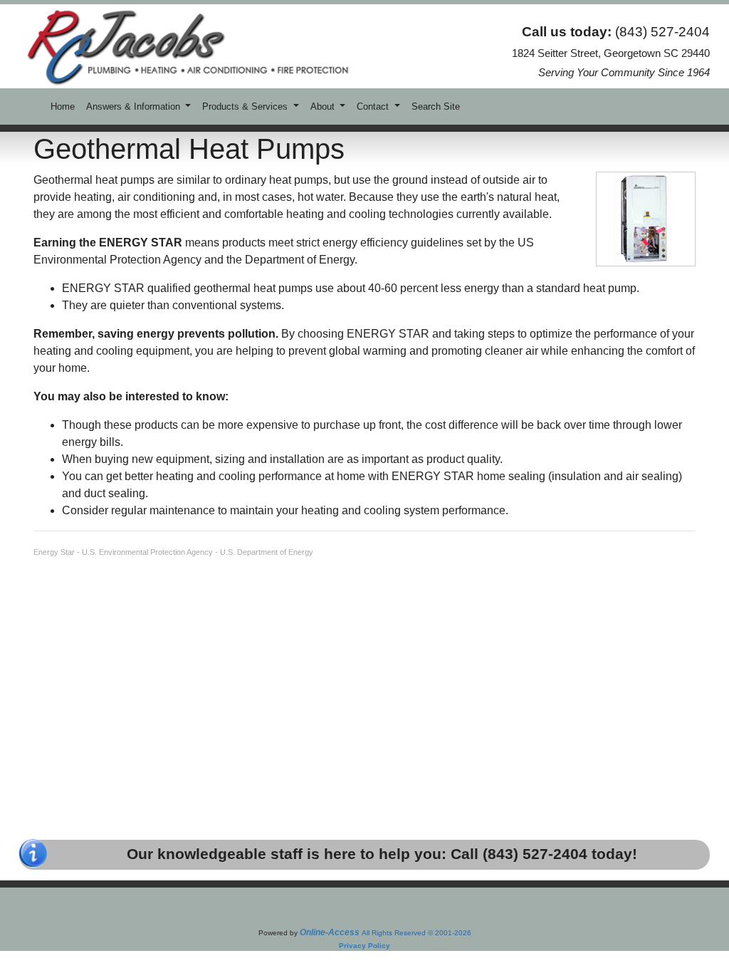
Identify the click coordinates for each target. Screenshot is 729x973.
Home (63, 106)
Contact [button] (374, 106)
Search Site (435, 106)
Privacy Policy (364, 945)
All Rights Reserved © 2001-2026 (416, 933)
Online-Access (330, 932)
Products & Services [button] (246, 106)
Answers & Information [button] (134, 106)
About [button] (323, 106)
